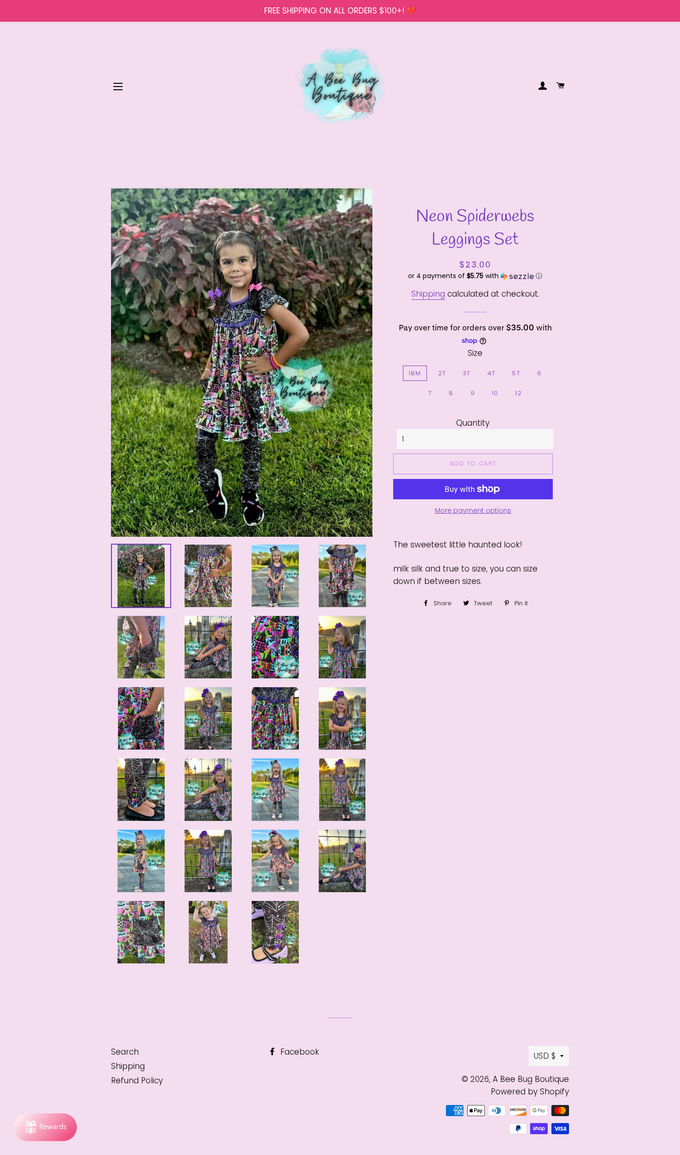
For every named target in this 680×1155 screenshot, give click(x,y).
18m (414, 373)
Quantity (472, 422)
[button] (475, 276)
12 (518, 393)
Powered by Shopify (530, 1091)
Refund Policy (137, 1080)
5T (516, 373)
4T (492, 373)
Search (125, 1051)
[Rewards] (45, 1127)
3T (467, 373)
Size (475, 353)
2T (442, 373)
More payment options (473, 510)
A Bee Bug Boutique (531, 1079)
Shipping (428, 293)
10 (495, 393)
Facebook (298, 1051)
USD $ (545, 1056)
